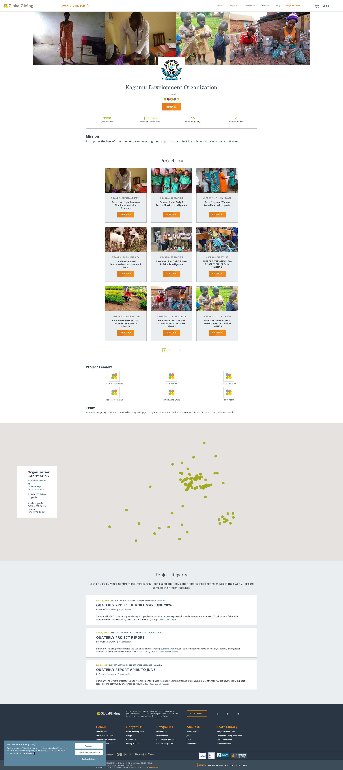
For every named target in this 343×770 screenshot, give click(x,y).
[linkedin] (238, 713)
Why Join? (130, 735)
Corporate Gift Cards (165, 739)
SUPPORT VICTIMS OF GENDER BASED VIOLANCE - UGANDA (135, 665)
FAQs (189, 739)
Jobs (189, 735)
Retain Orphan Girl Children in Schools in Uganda (171, 263)
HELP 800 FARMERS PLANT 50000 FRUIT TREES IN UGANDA (126, 323)
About (220, 5)
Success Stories (224, 744)
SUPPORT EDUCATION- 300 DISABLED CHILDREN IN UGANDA (217, 264)
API (240, 765)
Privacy (211, 765)
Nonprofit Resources (226, 731)
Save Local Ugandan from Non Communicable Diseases (126, 205)
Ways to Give (101, 731)
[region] (55, 753)
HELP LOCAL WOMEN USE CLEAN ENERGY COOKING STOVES (171, 323)
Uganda (115, 198)
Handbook (131, 739)
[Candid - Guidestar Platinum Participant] (212, 755)
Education (177, 198)
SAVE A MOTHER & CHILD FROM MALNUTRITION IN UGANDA (217, 323)
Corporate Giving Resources (229, 735)
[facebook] (217, 713)
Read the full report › (169, 619)
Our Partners (162, 735)
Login (326, 5)
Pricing (234, 765)
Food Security (131, 257)
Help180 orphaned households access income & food (125, 264)
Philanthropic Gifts (104, 735)
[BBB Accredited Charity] (224, 756)
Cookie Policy (28, 753)
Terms (227, 765)
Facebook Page (34, 486)
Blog (277, 5)
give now (126, 214)
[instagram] (228, 713)
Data (245, 765)
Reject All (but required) (89, 752)
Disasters (265, 5)
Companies (250, 5)
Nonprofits (233, 5)
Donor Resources (224, 739)
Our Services (161, 731)
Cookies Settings (89, 759)
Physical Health (131, 198)
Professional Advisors (106, 739)
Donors (101, 727)
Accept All (89, 746)
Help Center (197, 713)
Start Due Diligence (135, 731)
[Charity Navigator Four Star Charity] (203, 755)
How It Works (193, 731)
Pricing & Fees (132, 744)
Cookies (219, 765)
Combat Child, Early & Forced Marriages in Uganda (171, 204)
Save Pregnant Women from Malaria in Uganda (217, 204)
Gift (295, 5)
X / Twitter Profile (36, 489)
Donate (73, 5)
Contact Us (192, 744)
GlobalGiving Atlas (164, 744)
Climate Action (131, 316)
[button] (136, 541)
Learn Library (227, 727)
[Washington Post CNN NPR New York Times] (134, 755)
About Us (194, 727)
